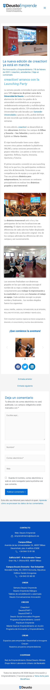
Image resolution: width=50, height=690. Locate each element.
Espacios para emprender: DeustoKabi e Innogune (25, 640)
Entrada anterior (25, 379)
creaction (16, 72)
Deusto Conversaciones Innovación (25, 597)
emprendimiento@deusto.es (26, 536)
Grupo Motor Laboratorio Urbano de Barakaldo (25, 663)
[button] (7, 347)
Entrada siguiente (25, 386)
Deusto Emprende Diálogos (25, 591)
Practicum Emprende (25, 623)
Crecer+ (25, 644)
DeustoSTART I (25, 610)
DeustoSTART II (25, 613)
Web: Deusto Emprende (25, 533)
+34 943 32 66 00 (27, 576)
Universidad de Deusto (13, 96)
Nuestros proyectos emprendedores (25, 647)
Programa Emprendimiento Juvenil (25, 620)
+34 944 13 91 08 (27, 551)
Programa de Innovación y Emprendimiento (25, 629)
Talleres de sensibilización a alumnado (25, 594)
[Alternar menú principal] (44, 8)
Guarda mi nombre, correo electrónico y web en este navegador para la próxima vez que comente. (24, 481)
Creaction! (25, 607)
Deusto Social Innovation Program (25, 616)
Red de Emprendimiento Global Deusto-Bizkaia (25, 660)
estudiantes (26, 72)
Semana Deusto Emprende (25, 588)
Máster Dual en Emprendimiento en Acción (25, 626)
